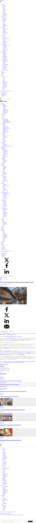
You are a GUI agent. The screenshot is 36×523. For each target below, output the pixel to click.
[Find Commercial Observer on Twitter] (6, 262)
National (4, 23)
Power (2, 74)
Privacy (12, 275)
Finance (2, 183)
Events (2, 73)
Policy (4, 80)
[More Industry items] (4, 4)
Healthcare (4, 12)
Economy (4, 63)
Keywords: (1, 361)
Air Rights (4, 149)
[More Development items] (5, 200)
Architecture (4, 201)
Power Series (3, 229)
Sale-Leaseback (5, 47)
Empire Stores (24, 361)
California (1, 394)
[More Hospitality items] (4, 133)
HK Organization (29, 361)
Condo (4, 107)
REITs (4, 494)
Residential (4, 5)
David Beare (16, 361)
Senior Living (5, 113)
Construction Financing (6, 38)
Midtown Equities (11, 362)
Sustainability (4, 57)
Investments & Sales (4, 192)
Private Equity (5, 66)
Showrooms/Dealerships (6, 122)
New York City (5, 19)
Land (3, 11)
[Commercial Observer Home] (3, 2)
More (2, 75)
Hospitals (4, 143)
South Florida (5, 174)
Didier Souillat (20, 361)
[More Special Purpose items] (6, 148)
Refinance (4, 40)
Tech (2, 71)
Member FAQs (3, 255)
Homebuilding (5, 106)
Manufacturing (5, 129)
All (3, 191)
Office (2, 114)
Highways (4, 161)
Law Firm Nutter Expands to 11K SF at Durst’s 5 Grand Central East (13, 336)
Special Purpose (5, 14)
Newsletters (2, 245)
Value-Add (4, 48)
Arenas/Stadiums (5, 150)
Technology (3, 219)
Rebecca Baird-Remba (3, 284)
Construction (4, 54)
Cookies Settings (13, 514)
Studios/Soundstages (5, 131)
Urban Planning (5, 223)
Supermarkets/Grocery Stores (7, 121)
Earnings (4, 210)
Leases (2, 27)
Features (4, 81)
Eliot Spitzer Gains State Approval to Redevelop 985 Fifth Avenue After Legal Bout (13, 391)
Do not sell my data (18, 514)
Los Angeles (4, 18)
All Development (5, 58)
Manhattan (4, 20)
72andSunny (9, 361)
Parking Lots (4, 141)
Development (3, 200)
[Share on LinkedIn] (6, 323)
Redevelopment (5, 56)
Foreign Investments (5, 64)
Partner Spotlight (5, 85)
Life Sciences (4, 13)
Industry (2, 103)
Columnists (4, 83)
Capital (2, 485)
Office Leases (4, 28)
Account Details (3, 92)
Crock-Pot (12, 361)
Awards (4, 76)
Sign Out (2, 96)
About (2, 504)
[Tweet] (6, 317)
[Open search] (0, 97)
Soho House (1, 362)
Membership (4, 505)
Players (4, 238)
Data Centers (4, 125)
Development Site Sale (6, 45)
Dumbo (1, 278)
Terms (9, 275)
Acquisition (4, 36)
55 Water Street (5, 361)
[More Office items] (3, 114)
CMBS (4, 37)
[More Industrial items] (4, 124)
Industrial (4, 9)
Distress (4, 39)
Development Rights (5, 151)
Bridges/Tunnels (5, 160)
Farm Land (4, 140)
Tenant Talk (4, 31)
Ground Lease (5, 29)
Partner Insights (5, 84)
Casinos (4, 134)
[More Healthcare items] (4, 142)
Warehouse (4, 132)
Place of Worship (5, 156)
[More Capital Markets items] (6, 59)
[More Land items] (3, 139)
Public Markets (5, 67)
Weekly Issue (3, 72)
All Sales (4, 50)
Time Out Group (21, 362)
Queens (4, 21)
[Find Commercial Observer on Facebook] (6, 268)
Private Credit (5, 65)
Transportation (5, 222)
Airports (4, 159)
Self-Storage (4, 130)
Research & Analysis (5, 82)
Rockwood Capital (16, 362)
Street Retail (4, 123)
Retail (1, 393)
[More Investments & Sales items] (7, 192)
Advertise (2, 241)
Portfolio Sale (5, 46)
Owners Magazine (3, 249)
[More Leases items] (3, 27)
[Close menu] (0, 100)
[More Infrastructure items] (5, 158)
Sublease (4, 30)
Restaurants (4, 138)
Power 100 (2, 248)
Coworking (4, 115)
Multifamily (4, 105)
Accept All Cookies (30, 521)
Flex (3, 116)
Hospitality (4, 10)
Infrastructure (3, 158)
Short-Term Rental (5, 112)
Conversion (4, 55)
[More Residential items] (4, 104)
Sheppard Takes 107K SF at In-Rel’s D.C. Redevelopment (10, 425)
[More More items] (3, 75)
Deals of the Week (5, 32)
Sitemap (22, 514)
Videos (4, 239)
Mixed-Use (4, 459)
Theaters (4, 157)
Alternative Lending (5, 209)
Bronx (4, 22)
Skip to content (2, 0)
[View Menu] (0, 1)
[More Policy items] (3, 220)
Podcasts (4, 89)
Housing (4, 221)
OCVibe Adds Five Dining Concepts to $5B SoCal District (9, 396)
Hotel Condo (4, 108)
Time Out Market (6, 362)
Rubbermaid (33, 361)
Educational (4, 152)
